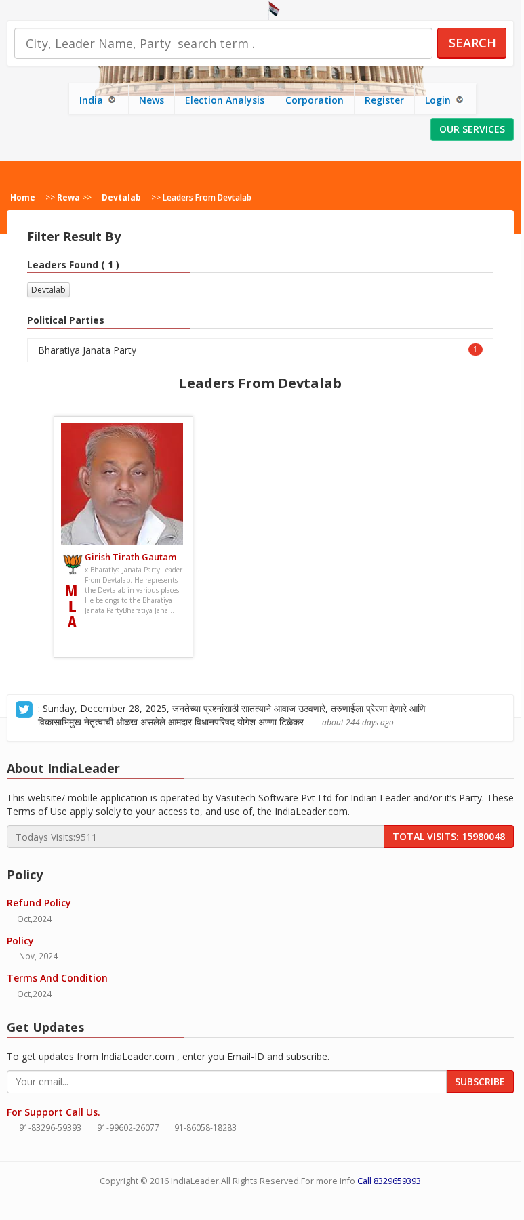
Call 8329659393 (389, 1181)
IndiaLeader (195, 1181)
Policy (20, 940)
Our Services (472, 129)
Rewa (68, 197)
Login (439, 99)
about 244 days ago (358, 722)
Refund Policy (39, 902)
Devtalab (121, 197)
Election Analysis (224, 99)
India (92, 99)
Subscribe (480, 1081)
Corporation (314, 99)
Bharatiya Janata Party (258, 349)
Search (472, 43)
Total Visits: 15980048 (448, 836)
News (151, 99)
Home (22, 197)
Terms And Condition (57, 977)
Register (384, 99)
